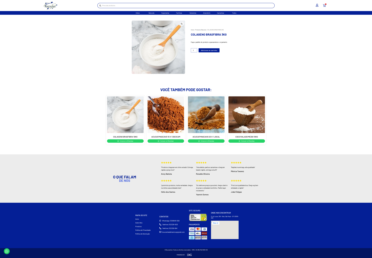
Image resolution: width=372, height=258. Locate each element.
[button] (181, 24)
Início (192, 30)
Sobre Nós (138, 223)
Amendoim (206, 13)
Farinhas (179, 13)
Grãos (138, 13)
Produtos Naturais (200, 30)
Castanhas (220, 13)
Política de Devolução (142, 234)
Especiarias (165, 13)
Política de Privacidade (143, 230)
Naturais (151, 13)
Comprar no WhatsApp (126, 141)
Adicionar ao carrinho (209, 50)
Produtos (138, 226)
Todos (234, 13)
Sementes (193, 13)
